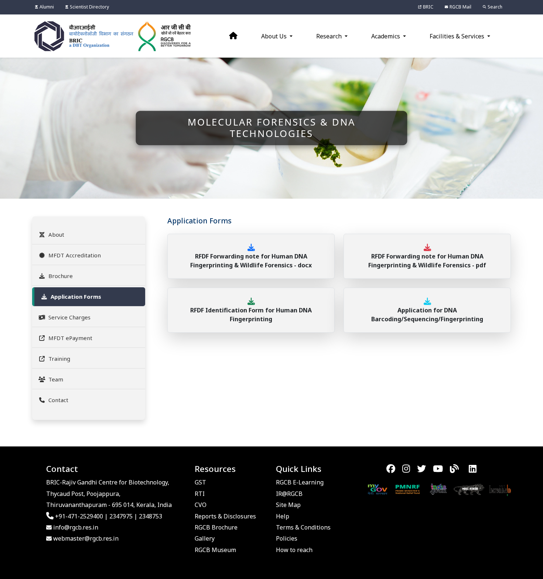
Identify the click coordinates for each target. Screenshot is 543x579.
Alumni (47, 7)
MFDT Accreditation (74, 255)
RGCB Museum (215, 550)
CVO (200, 505)
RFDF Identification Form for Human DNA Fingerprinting (251, 314)
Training (59, 358)
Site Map (288, 505)
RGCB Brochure (216, 527)
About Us (274, 36)
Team (55, 379)
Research (329, 36)
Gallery (205, 538)
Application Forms (76, 296)
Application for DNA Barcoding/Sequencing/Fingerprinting (427, 314)
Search (495, 7)
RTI (200, 494)
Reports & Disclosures (225, 516)
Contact (58, 400)
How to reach (294, 550)
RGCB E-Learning (300, 482)
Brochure (60, 276)
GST (200, 482)
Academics (386, 36)
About (56, 234)
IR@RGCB (289, 494)
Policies (286, 538)
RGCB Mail (460, 7)
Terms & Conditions (303, 527)
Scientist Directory (89, 7)
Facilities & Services (458, 36)
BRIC (428, 7)
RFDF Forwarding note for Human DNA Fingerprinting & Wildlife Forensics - (251, 260)
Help (282, 516)
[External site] (357, 488)
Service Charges (69, 317)
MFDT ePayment (70, 338)
